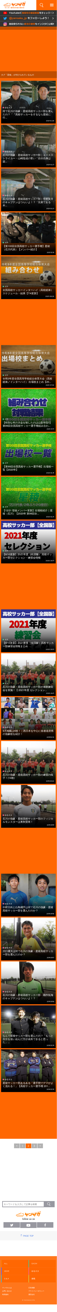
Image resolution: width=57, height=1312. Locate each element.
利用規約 (5, 1294)
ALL (6, 1263)
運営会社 (31, 1294)
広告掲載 (31, 1288)
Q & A (6, 1279)
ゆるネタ (35, 1271)
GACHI (34, 1263)
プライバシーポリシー (36, 1291)
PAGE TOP (28, 1235)
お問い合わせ (7, 1291)
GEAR (6, 1271)
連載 (33, 1279)
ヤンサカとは (7, 1288)
